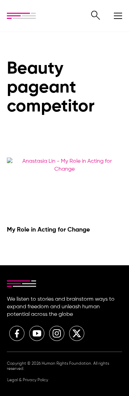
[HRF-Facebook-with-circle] (17, 333)
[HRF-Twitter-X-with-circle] (77, 333)
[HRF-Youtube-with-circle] (37, 333)
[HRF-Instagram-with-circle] (57, 333)
